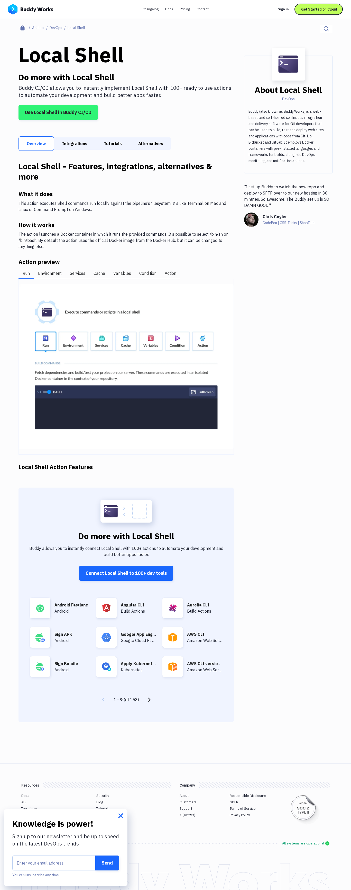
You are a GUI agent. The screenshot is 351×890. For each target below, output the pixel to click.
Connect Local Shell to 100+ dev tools (126, 573)
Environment (50, 273)
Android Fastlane (71, 604)
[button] (126, 366)
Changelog (151, 9)
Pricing (185, 9)
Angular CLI (132, 604)
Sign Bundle (66, 663)
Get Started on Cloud (319, 9)
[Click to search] (326, 29)
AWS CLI (195, 634)
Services (77, 273)
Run (26, 273)
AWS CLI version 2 (205, 663)
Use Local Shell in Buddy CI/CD (58, 112)
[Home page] (25, 28)
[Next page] (149, 699)
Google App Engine (140, 634)
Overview (36, 143)
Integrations (74, 143)
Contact (203, 9)
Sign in (283, 9)
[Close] (120, 815)
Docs (169, 9)
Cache (99, 273)
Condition (147, 273)
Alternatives (150, 143)
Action (170, 273)
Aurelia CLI (198, 604)
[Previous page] (103, 699)
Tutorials (113, 143)
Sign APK (63, 634)
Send (107, 863)
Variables (122, 273)
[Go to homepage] (30, 8)
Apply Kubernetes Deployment (152, 663)
